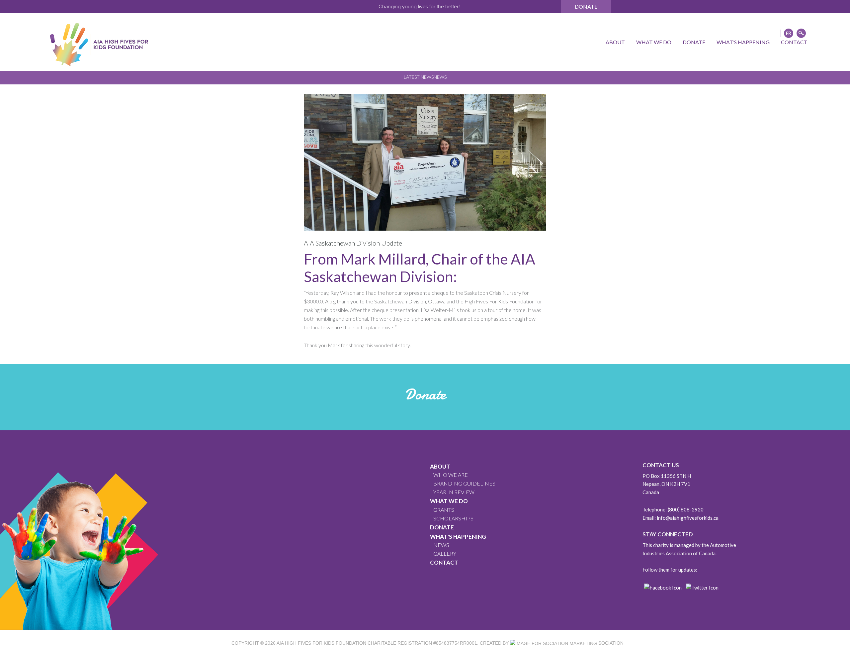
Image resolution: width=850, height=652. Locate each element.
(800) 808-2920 (686, 509)
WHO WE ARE (450, 475)
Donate (586, 6)
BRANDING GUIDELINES (464, 483)
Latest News (419, 77)
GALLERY (444, 553)
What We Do (449, 500)
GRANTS (443, 509)
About (440, 466)
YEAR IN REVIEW (453, 492)
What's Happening (458, 536)
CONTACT (444, 562)
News (440, 77)
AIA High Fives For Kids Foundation (321, 643)
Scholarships (453, 518)
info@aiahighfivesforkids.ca (688, 518)
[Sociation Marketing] (553, 643)
